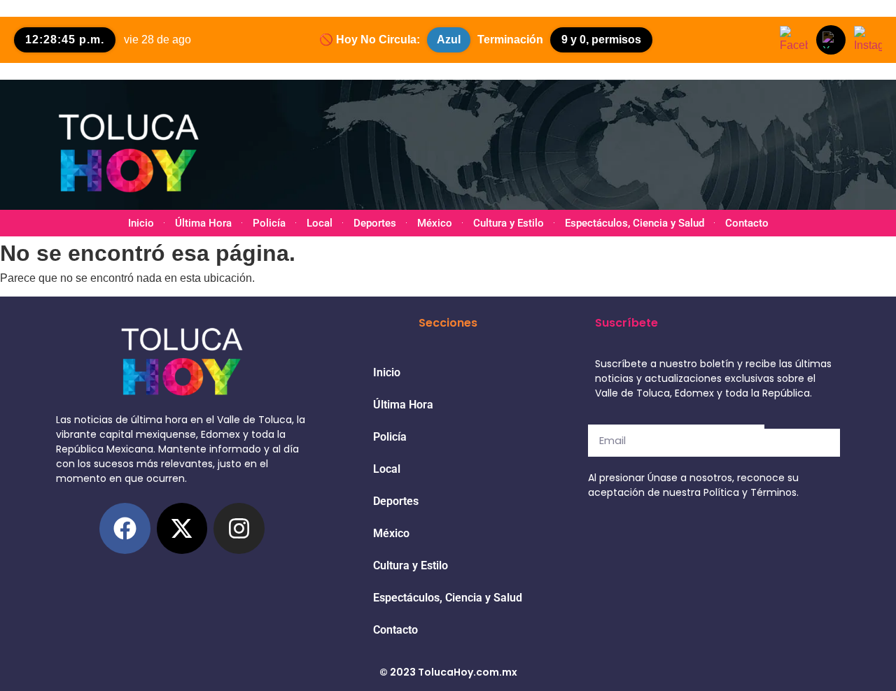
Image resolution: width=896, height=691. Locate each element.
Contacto (747, 223)
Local (319, 223)
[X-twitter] (182, 528)
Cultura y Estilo (508, 223)
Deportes (375, 223)
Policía (269, 223)
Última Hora (203, 223)
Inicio (141, 223)
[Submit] (802, 443)
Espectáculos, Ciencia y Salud (634, 223)
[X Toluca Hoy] (831, 40)
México (434, 223)
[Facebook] (124, 528)
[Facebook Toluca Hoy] (794, 40)
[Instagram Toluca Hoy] (868, 40)
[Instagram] (239, 528)
